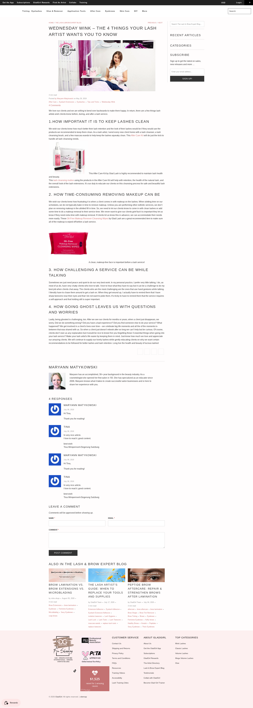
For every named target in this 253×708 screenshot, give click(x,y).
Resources (116, 668)
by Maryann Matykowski (64, 98)
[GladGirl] (11, 5)
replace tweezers (94, 627)
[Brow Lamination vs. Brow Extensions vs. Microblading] (67, 575)
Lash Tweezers (115, 620)
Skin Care (125, 11)
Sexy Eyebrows (67, 612)
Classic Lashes (181, 648)
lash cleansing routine (63, 180)
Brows (142, 616)
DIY (136, 11)
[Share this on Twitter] (140, 352)
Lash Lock (92, 620)
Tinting (26, 11)
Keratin (144, 623)
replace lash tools (109, 623)
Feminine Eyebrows (66, 609)
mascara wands (94, 623)
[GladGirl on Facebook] (57, 671)
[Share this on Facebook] (147, 352)
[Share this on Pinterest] (154, 352)
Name (52, 518)
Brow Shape (132, 613)
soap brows (53, 616)
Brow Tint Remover (147, 613)
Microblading (53, 612)
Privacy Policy (117, 653)
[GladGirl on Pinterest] (66, 671)
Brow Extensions (55, 605)
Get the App (8, 3)
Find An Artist (59, 3)
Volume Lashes (181, 653)
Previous (151, 23)
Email (111, 518)
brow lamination (70, 605)
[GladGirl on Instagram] (71, 671)
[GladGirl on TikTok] (75, 671)
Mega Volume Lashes (184, 658)
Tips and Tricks (93, 102)
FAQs (114, 663)
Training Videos (118, 673)
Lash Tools (103, 620)
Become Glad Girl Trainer (154, 683)
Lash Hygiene (109, 616)
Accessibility (117, 678)
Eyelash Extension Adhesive (99, 613)
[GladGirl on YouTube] (61, 671)
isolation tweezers (95, 616)
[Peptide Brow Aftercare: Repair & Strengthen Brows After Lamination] (146, 575)
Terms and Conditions (121, 658)
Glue (177, 663)
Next (160, 23)
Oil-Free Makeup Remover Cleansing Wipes (87, 218)
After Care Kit (137, 135)
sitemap (83, 697)
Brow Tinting (132, 616)
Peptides (152, 623)
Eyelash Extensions (66, 102)
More (145, 11)
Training (83, 3)
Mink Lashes (180, 643)
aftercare (131, 609)
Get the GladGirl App (152, 648)
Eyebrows (110, 11)
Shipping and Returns (121, 648)
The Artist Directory (152, 663)
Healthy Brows (133, 623)
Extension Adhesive (95, 609)
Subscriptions (23, 3)
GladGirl (58, 697)
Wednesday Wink (108, 102)
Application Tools (76, 11)
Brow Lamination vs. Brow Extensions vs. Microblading (66, 588)
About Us (147, 643)
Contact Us (116, 643)
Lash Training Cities (120, 683)
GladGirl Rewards (41, 3)
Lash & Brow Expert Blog (154, 668)
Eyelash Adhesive (113, 609)
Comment (54, 530)
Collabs (72, 3)
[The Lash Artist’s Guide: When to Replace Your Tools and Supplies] (106, 575)
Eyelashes (37, 11)
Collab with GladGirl (152, 678)
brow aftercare (142, 609)
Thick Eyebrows (148, 627)
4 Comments (55, 105)
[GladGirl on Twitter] (52, 671)
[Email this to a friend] (161, 352)
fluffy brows (149, 620)
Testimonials (149, 673)
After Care (95, 11)
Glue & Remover (55, 11)
